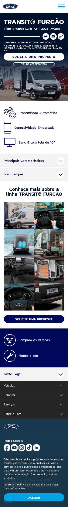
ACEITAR (34, 497)
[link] (10, 6)
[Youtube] (14, 447)
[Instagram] (22, 447)
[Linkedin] (36, 447)
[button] (19, 215)
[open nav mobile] (62, 6)
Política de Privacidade (31, 485)
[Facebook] (7, 447)
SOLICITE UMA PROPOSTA (34, 56)
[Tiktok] (29, 447)
